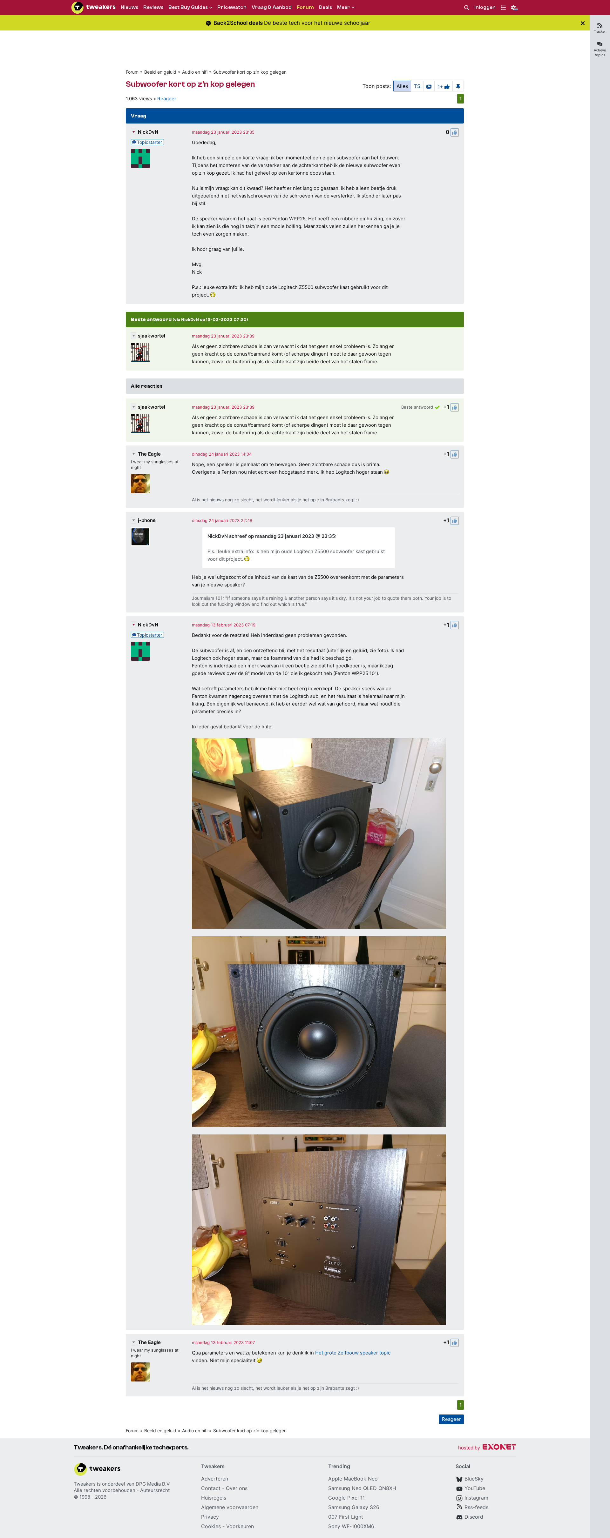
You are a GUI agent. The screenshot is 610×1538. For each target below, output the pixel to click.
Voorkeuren (240, 1526)
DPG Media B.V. (153, 1484)
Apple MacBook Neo (353, 1478)
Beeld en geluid (160, 72)
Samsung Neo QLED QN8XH (362, 1488)
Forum (132, 72)
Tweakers (85, 1484)
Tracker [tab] (600, 31)
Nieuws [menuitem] (129, 7)
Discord (473, 1517)
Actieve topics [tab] (600, 52)
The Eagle (149, 454)
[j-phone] (140, 536)
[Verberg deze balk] (583, 23)
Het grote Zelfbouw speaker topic (352, 1353)
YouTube (474, 1488)
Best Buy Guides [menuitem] (188, 7)
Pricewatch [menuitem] (232, 7)
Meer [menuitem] (343, 7)
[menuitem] (467, 7)
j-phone (147, 520)
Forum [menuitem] (305, 7)
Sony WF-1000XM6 (351, 1526)
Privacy (210, 1517)
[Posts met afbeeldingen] (429, 86)
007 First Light (345, 1517)
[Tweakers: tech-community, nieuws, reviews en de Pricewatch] (93, 7)
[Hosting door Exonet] (487, 1448)
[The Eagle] (140, 483)
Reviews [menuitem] (153, 7)
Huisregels (213, 1498)
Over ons (236, 1488)
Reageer (166, 99)
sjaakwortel (151, 336)
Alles (402, 86)
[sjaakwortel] (140, 352)
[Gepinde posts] (458, 86)
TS (417, 86)
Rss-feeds (476, 1507)
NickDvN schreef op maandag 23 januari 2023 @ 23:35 (271, 536)
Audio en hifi (194, 72)
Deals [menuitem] (325, 7)
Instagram (476, 1498)
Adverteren (214, 1478)
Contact (210, 1488)
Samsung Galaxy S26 (353, 1507)
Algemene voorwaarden (229, 1507)
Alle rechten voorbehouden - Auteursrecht (122, 1490)
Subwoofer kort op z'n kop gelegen (250, 72)
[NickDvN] (140, 158)
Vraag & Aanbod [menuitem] (272, 7)
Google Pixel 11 (346, 1498)
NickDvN (148, 132)
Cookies (211, 1526)
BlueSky (474, 1478)
